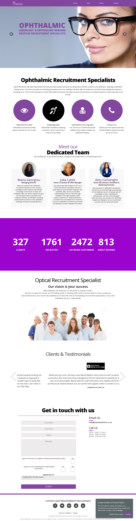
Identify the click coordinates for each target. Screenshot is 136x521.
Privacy (75, 513)
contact (115, 3)
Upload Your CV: (48, 475)
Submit (48, 486)
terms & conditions (37, 458)
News (102, 3)
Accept (128, 514)
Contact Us (111, 125)
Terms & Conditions (64, 513)
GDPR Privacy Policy (116, 514)
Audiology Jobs (53, 125)
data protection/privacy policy (55, 458)
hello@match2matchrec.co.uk (100, 422)
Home (75, 3)
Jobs (88, 3)
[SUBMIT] (48, 483)
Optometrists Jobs (24, 125)
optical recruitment (18, 130)
